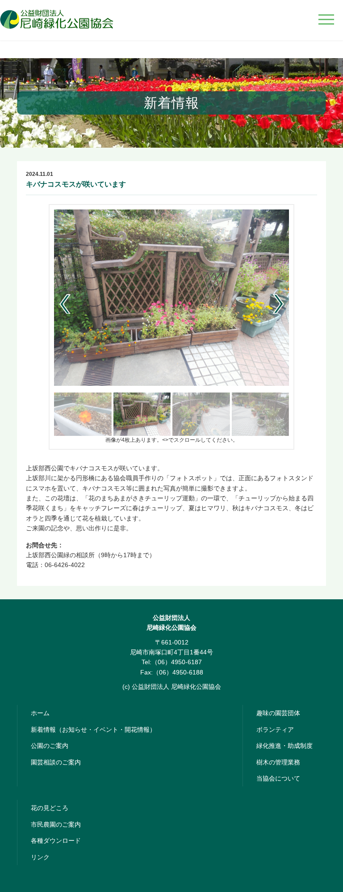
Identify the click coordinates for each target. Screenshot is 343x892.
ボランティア (275, 729)
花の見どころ (49, 807)
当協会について (278, 778)
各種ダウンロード (56, 840)
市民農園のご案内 (56, 824)
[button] (278, 304)
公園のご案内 (49, 745)
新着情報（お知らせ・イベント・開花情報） (93, 729)
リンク (40, 857)
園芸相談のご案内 (56, 762)
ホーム (40, 713)
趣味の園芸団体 (278, 713)
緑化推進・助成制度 (284, 745)
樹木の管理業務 (278, 762)
